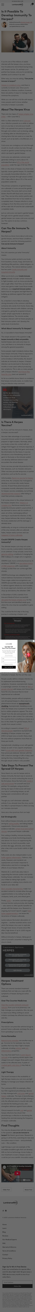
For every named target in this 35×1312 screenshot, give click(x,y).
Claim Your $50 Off (8, 667)
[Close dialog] (34, 641)
